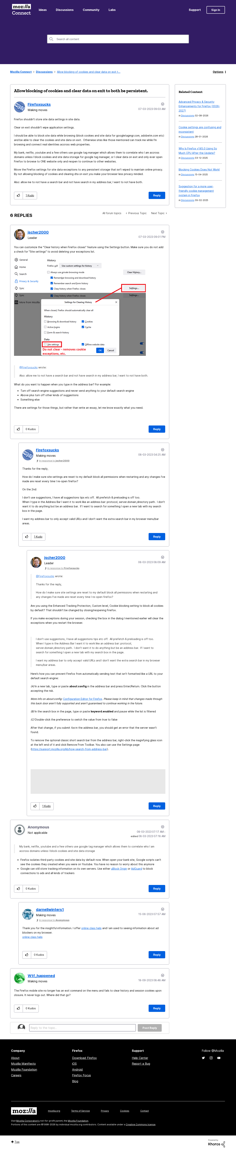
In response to (54, 460)
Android (77, 1069)
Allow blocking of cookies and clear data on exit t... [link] (88, 71)
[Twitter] (203, 1058)
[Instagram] (211, 1058)
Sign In (215, 9)
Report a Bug (141, 1063)
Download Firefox (84, 1058)
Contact (144, 1110)
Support (195, 10)
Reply (157, 195)
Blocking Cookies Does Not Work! (199, 169)
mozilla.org (54, 1110)
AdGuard (136, 868)
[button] (18, 195)
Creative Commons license (140, 1124)
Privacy (105, 1110)
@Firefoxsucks (28, 367)
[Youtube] (219, 1058)
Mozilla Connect (21, 10)
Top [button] (17, 1141)
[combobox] (118, 39)
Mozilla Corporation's (28, 1120)
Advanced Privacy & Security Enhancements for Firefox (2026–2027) (199, 106)
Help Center (140, 1058)
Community (91, 10)
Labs (112, 10)
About (15, 1058)
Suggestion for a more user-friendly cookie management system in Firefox (196, 191)
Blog (75, 1081)
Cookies (124, 1110)
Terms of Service (80, 1110)
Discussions (65, 10)
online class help (91, 928)
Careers (16, 1075)
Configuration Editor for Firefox (82, 698)
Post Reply (150, 1027)
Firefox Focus (81, 1075)
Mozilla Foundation (24, 1069)
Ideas (43, 10)
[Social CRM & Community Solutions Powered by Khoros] (216, 1143)
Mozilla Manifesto (23, 1063)
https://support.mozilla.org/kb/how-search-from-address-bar (69, 749)
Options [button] (218, 71)
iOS (74, 1063)
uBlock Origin (119, 868)
